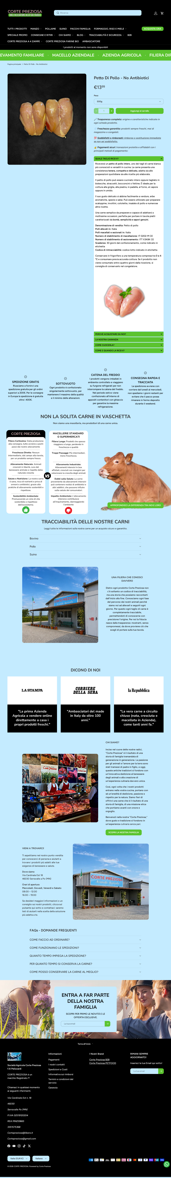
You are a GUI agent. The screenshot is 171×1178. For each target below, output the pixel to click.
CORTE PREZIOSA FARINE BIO (62, 41)
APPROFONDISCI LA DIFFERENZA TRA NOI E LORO (135, 505)
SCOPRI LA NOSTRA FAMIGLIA (123, 832)
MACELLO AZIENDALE (37, 55)
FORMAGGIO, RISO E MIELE (109, 28)
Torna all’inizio (84, 1044)
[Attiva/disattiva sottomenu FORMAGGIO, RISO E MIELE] (125, 28)
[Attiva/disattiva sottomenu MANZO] (40, 28)
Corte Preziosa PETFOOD (102, 1063)
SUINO (63, 28)
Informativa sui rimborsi (60, 1074)
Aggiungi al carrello (139, 111)
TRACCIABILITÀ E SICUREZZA (105, 35)
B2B (129, 35)
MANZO (34, 28)
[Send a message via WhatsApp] (166, 1164)
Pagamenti (54, 1059)
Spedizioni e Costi (57, 1069)
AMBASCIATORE (91, 41)
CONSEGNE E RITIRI (42, 35)
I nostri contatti (56, 1064)
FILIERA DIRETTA (129, 55)
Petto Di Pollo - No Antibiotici (35, 64)
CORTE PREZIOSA (21, 1166)
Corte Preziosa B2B (99, 1059)
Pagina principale (14, 64)
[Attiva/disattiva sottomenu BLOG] (84, 35)
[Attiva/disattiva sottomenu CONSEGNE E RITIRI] (54, 35)
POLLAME (50, 28)
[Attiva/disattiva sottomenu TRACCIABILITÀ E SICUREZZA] (123, 35)
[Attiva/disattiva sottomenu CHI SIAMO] (72, 35)
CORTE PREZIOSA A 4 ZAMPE (23, 41)
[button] (162, 13)
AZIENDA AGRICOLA (85, 55)
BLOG (80, 35)
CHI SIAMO (65, 35)
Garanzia (52, 1087)
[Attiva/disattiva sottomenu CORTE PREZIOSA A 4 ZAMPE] (41, 41)
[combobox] (97, 13)
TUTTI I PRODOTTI (17, 28)
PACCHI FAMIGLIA (80, 28)
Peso (96, 95)
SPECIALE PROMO (17, 35)
